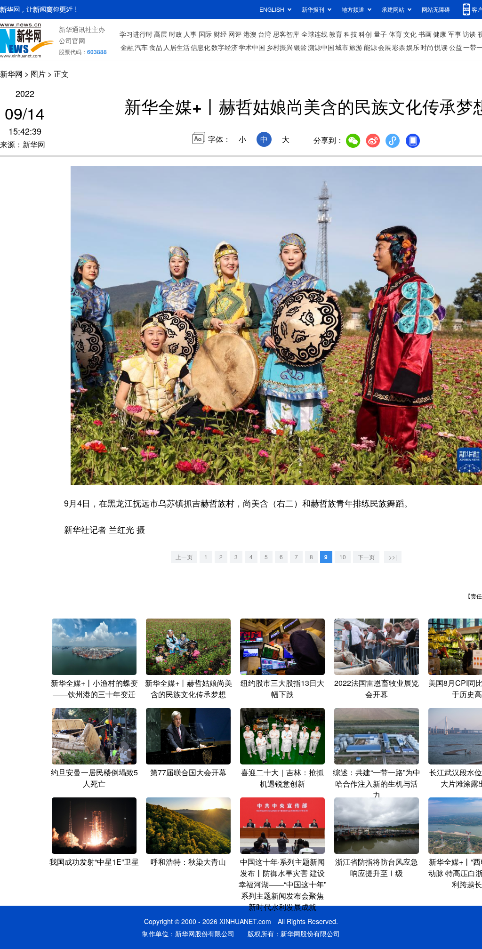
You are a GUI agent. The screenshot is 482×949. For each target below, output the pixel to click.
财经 (220, 34)
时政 (175, 34)
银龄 (300, 47)
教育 (335, 34)
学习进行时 (136, 34)
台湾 (264, 34)
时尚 (427, 47)
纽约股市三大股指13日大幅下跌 (282, 688)
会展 (384, 47)
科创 (365, 34)
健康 (439, 34)
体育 (395, 34)
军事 (454, 34)
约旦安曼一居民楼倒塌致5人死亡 (94, 778)
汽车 (141, 47)
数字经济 (224, 47)
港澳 (250, 34)
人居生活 (176, 47)
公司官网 (72, 40)
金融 (127, 47)
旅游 (355, 47)
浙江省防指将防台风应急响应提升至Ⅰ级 (376, 867)
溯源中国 (321, 47)
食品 (155, 47)
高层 (160, 34)
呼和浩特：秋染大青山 (188, 861)
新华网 (11, 73)
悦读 (441, 47)
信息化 (200, 47)
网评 (234, 34)
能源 (370, 47)
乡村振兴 (279, 47)
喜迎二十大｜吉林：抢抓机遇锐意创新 (282, 778)
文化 (410, 34)
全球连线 (314, 34)
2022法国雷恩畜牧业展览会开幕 (376, 688)
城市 (341, 47)
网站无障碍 (436, 9)
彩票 (398, 47)
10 (342, 557)
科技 (350, 34)
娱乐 (412, 47)
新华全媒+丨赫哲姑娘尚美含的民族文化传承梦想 (188, 688)
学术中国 (252, 47)
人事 (190, 34)
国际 (205, 34)
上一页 (184, 557)
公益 (455, 47)
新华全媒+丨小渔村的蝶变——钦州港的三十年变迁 (94, 688)
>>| (393, 557)
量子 (380, 34)
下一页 (366, 557)
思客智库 (286, 34)
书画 (425, 34)
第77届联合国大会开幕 (188, 772)
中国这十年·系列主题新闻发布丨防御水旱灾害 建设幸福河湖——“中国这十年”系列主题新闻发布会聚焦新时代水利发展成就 (282, 884)
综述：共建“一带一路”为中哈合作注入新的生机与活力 (376, 783)
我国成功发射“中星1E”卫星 (94, 861)
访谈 (469, 34)
